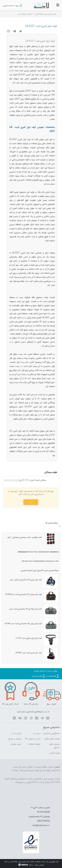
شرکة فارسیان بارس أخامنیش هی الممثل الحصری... (39, 570)
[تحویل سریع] (51, 691)
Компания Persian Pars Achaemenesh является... (37, 551)
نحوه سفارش (15, 744)
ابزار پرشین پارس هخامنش (46, 13)
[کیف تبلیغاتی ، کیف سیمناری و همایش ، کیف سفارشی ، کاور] (51, 539)
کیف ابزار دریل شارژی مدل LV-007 (29, 638)
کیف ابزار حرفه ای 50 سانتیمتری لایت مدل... (25, 608)
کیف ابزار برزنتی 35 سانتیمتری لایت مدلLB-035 (23, 594)
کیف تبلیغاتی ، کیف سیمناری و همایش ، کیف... (24, 537)
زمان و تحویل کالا (33, 738)
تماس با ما (16, 733)
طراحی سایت (39, 865)
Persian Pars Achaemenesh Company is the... (39, 561)
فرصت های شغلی (52, 738)
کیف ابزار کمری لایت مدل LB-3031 (28, 652)
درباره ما (37, 733)
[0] (5, 480)
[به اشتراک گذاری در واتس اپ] (8, 31)
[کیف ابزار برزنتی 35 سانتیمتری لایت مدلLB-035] (51, 596)
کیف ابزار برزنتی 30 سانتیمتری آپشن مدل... (25, 579)
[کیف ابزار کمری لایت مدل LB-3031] (51, 654)
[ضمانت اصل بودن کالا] (10, 691)
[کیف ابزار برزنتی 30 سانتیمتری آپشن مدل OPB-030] (51, 581)
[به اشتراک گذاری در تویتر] (20, 31)
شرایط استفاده (34, 744)
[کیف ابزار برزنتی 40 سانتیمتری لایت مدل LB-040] (51, 625)
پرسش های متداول (54, 745)
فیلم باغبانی (55, 753)
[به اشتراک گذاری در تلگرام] (14, 31)
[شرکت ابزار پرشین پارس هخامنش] (38, 5)
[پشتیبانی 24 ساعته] (31, 691)
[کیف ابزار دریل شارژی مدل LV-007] (51, 640)
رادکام (31, 865)
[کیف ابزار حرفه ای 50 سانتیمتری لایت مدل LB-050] (51, 610)
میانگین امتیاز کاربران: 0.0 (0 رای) (32, 480)
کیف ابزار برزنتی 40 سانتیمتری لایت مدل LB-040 (23, 623)
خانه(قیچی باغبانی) (51, 733)
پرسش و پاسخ (15, 738)
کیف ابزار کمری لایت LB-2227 (41, 26)
